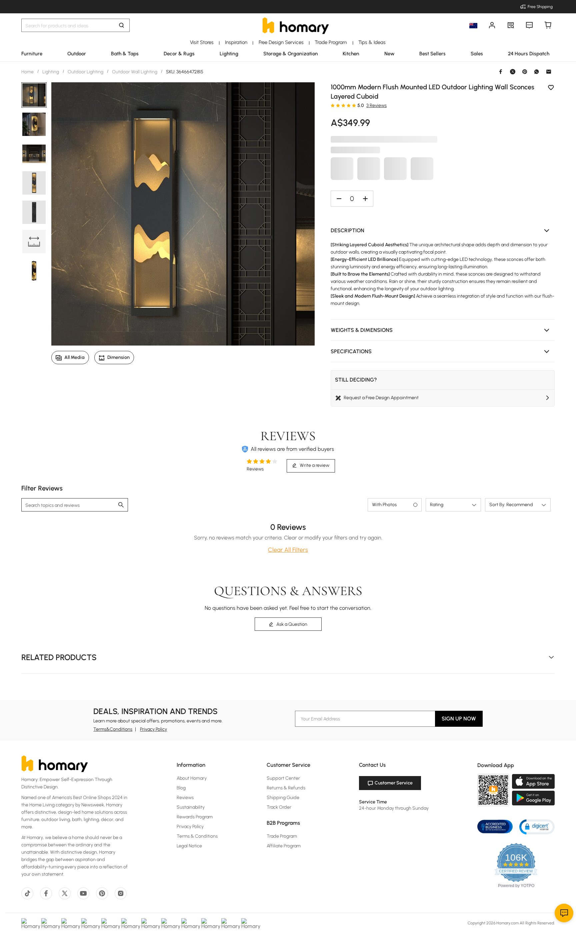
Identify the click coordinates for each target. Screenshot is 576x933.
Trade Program (282, 836)
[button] (443, 230)
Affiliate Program (284, 846)
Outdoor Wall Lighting (134, 72)
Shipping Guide (283, 797)
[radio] (333, 105)
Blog (181, 788)
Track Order (279, 807)
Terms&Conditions (112, 729)
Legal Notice (189, 846)
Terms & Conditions (197, 836)
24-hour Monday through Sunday (394, 808)
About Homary (192, 778)
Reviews (185, 797)
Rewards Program (195, 817)
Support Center (283, 778)
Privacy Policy (153, 729)
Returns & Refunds (286, 788)
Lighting (50, 72)
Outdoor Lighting (85, 72)
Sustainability (191, 807)
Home (28, 72)
